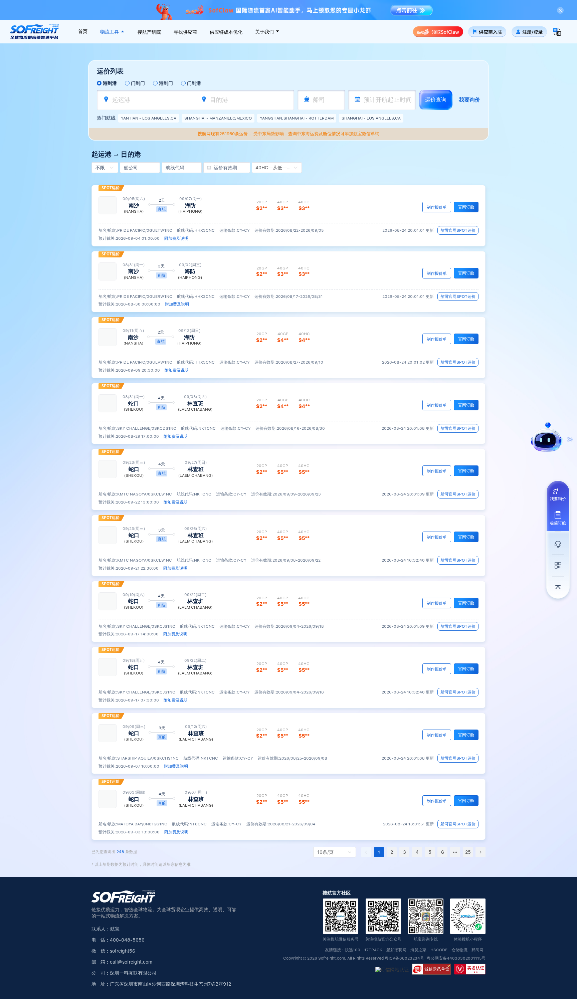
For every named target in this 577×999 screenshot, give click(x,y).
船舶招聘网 (396, 950)
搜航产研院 (149, 32)
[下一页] (480, 852)
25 (468, 852)
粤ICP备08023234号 (405, 958)
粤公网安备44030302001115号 (456, 958)
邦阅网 (477, 950)
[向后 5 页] (455, 852)
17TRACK (373, 950)
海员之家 (418, 950)
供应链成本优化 (226, 32)
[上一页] (366, 852)
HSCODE (438, 950)
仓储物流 (459, 950)
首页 (82, 31)
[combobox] (150, 100)
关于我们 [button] (265, 31)
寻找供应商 (185, 32)
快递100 (352, 950)
